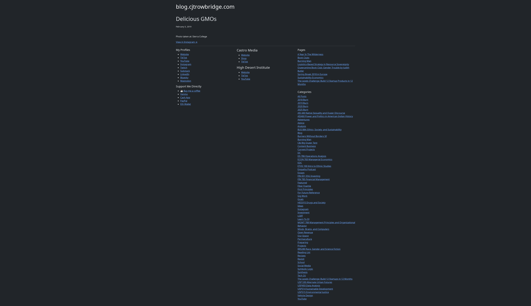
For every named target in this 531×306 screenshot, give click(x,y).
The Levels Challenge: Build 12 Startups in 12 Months (325, 278)
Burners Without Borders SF (312, 136)
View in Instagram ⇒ (186, 42)
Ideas (300, 205)
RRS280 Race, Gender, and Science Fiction (319, 249)
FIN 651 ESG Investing (309, 176)
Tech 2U (302, 275)
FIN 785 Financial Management (314, 179)
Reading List (304, 252)
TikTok (183, 57)
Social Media (304, 265)
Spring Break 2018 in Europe (312, 74)
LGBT (300, 215)
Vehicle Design (305, 295)
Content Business (307, 146)
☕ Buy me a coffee (190, 90)
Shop (244, 58)
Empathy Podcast (307, 169)
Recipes (302, 255)
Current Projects (306, 149)
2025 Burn (303, 109)
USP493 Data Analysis (309, 285)
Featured (302, 182)
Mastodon (185, 80)
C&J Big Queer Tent (307, 142)
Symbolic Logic (305, 268)
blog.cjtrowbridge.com (205, 6)
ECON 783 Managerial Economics (315, 159)
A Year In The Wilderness (310, 54)
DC (299, 152)
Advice (301, 122)
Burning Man (304, 60)
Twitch (183, 67)
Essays (301, 172)
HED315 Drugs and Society (312, 202)
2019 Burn (303, 103)
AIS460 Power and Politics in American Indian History (325, 116)
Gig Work (302, 195)
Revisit (301, 259)
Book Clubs (303, 57)
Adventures (304, 119)
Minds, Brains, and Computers (313, 229)
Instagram (185, 64)
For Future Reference (309, 192)
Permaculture (305, 239)
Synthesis (303, 272)
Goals (301, 199)
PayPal (183, 100)
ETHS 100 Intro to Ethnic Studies (314, 166)
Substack (185, 70)
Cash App (185, 97)
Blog (300, 132)
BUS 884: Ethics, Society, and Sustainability (320, 129)
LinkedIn (184, 74)
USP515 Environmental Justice (313, 292)
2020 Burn (303, 106)
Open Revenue (305, 232)
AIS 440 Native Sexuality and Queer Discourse (321, 112)
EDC (300, 162)
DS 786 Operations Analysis (312, 156)
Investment (303, 212)
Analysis (302, 126)
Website (184, 54)
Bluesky (184, 77)
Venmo (184, 94)
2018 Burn (303, 99)
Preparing (303, 242)
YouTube (184, 60)
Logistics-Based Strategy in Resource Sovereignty (323, 64)
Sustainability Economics (310, 77)
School (301, 262)
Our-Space (303, 235)
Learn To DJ (303, 219)
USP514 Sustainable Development (315, 288)
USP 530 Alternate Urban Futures (315, 282)
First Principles (305, 189)
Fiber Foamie (304, 185)
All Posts (302, 96)
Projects (302, 245)
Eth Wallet (185, 104)
